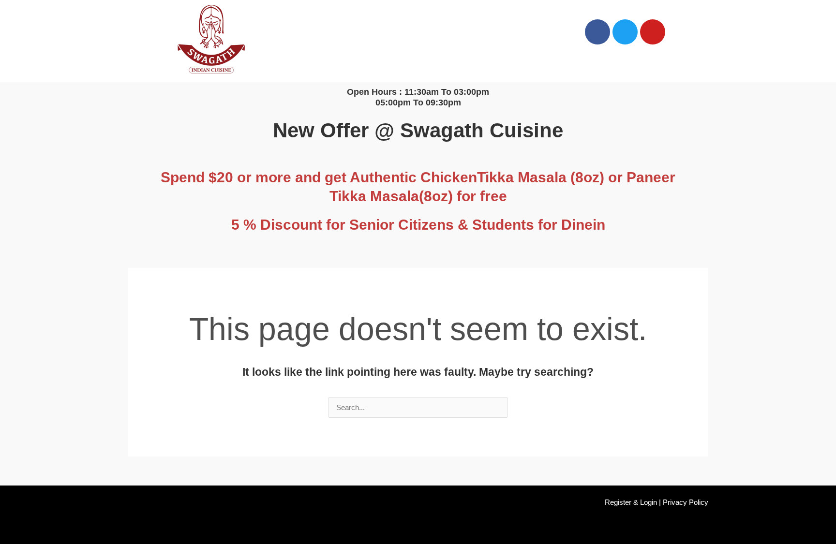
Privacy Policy (685, 502)
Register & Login (631, 502)
